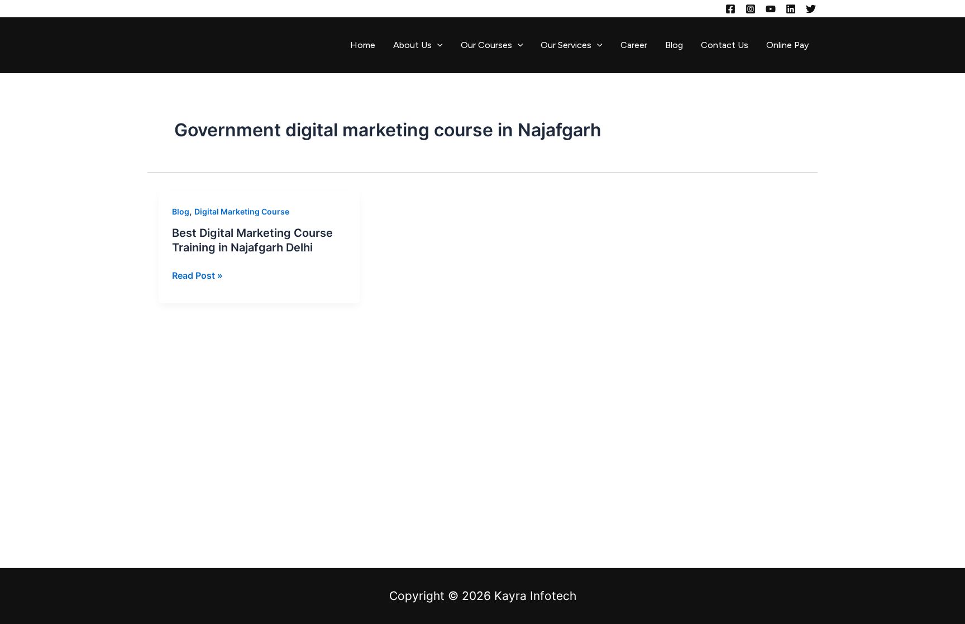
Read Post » (197, 275)
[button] (437, 45)
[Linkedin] (790, 9)
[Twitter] (811, 9)
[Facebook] (730, 9)
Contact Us (724, 45)
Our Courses (486, 45)
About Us (412, 45)
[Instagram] (750, 9)
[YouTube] (770, 9)
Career (633, 45)
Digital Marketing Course (241, 211)
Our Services (566, 45)
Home (362, 45)
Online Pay (787, 45)
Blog (674, 45)
